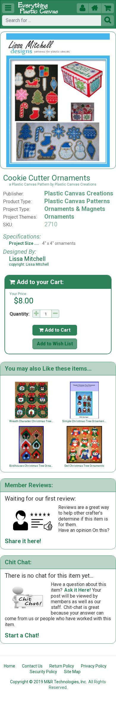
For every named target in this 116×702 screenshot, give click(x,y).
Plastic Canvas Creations (78, 193)
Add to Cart (54, 330)
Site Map (72, 671)
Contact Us (32, 666)
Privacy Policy (93, 666)
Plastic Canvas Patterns (77, 201)
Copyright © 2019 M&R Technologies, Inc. (48, 681)
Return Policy (61, 666)
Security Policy (43, 671)
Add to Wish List (55, 344)
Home (9, 666)
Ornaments (59, 216)
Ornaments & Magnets (74, 208)
